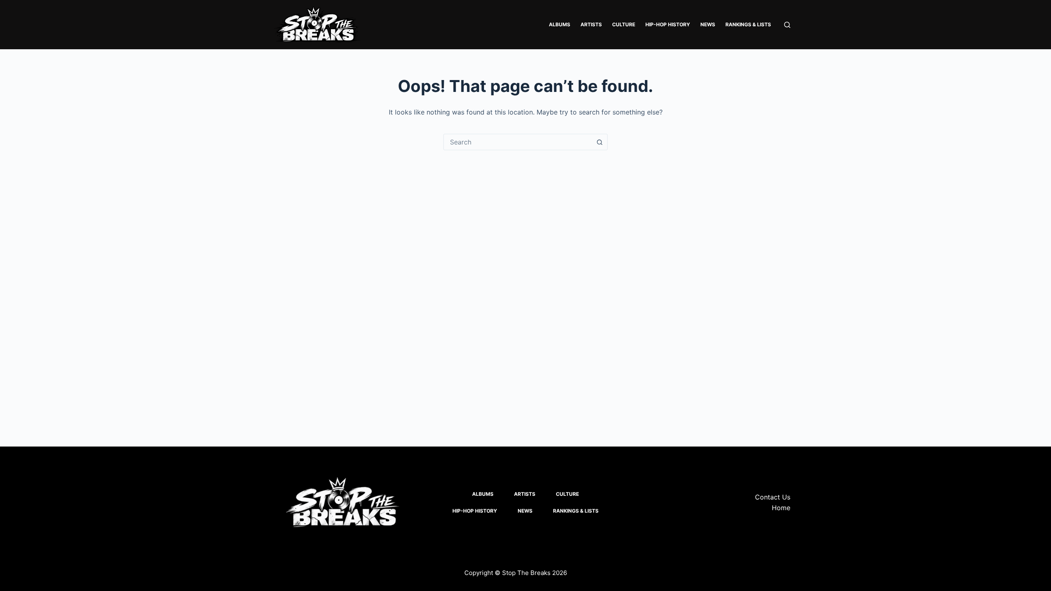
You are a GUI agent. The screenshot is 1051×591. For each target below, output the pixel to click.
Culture (623, 24)
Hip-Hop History (667, 24)
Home (781, 508)
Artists (591, 24)
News (707, 24)
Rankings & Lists (748, 24)
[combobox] (518, 142)
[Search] (787, 25)
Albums (559, 24)
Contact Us (772, 497)
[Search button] (599, 142)
